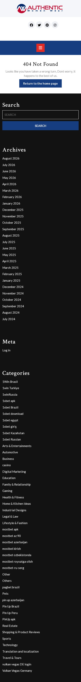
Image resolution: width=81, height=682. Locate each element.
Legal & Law (10, 516)
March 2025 (10, 267)
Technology (10, 645)
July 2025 (8, 242)
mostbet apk (10, 529)
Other (6, 574)
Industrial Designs (14, 510)
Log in (6, 350)
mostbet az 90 (11, 536)
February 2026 (12, 197)
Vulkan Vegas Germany (17, 670)
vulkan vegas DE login (16, 664)
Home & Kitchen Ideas (16, 503)
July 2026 (8, 165)
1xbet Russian (11, 439)
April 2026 (9, 184)
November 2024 (13, 293)
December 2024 (12, 287)
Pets (5, 593)
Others (7, 580)
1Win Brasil (10, 381)
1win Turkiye (10, 388)
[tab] (40, 48)
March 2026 (10, 190)
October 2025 (11, 222)
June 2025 (9, 248)
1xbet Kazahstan (13, 433)
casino (6, 465)
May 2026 (9, 177)
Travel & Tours (11, 657)
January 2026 (11, 203)
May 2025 (9, 255)
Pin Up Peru (10, 613)
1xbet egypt (10, 420)
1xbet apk (8, 401)
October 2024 (11, 299)
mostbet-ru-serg (13, 568)
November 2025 (13, 216)
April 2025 (9, 261)
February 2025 (12, 274)
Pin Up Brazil (10, 606)
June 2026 (9, 171)
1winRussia (9, 394)
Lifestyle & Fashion (15, 523)
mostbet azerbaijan (14, 542)
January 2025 (11, 280)
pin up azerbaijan (13, 600)
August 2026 (10, 158)
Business (8, 458)
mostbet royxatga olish (17, 561)
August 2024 (10, 312)
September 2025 (13, 229)
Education (9, 478)
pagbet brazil (10, 587)
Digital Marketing (14, 471)
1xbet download (12, 413)
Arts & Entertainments (16, 446)
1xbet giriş (9, 426)
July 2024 (8, 319)
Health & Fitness (13, 497)
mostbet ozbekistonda (16, 555)
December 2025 (12, 209)
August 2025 (10, 235)
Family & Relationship (16, 484)
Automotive (10, 452)
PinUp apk (8, 619)
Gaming (7, 490)
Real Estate (9, 625)
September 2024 (13, 306)
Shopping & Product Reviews (21, 632)
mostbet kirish (11, 548)
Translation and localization (20, 651)
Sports (6, 638)
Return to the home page (42, 84)
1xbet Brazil (10, 407)
